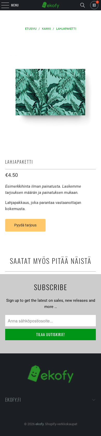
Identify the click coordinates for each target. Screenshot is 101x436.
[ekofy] (50, 5)
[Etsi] (83, 5)
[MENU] (2, 5)
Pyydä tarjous (25, 225)
